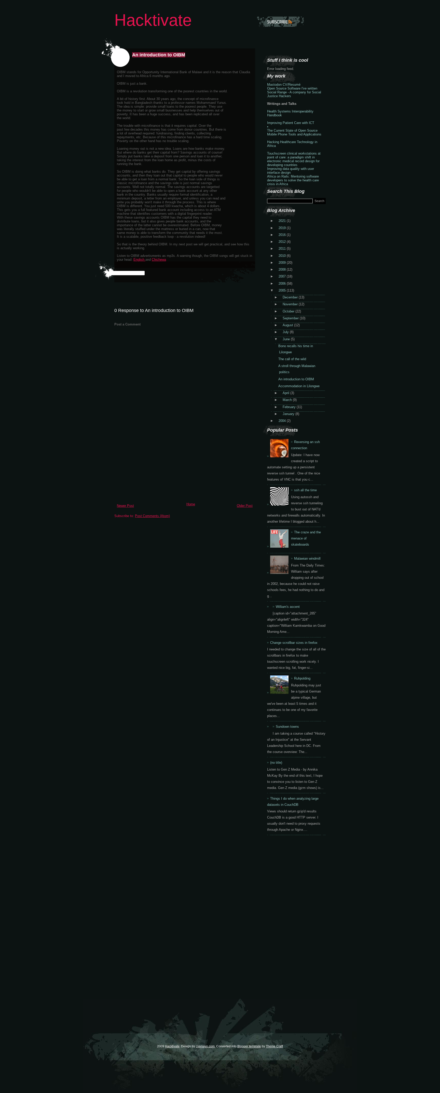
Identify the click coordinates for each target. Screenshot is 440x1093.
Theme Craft (274, 1046)
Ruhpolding (302, 678)
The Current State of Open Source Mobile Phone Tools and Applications (294, 132)
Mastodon (274, 84)
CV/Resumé (291, 84)
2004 (283, 421)
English (139, 259)
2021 (283, 221)
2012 (283, 242)
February (290, 407)
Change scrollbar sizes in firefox (294, 643)
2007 (283, 276)
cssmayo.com (205, 1046)
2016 (283, 235)
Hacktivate (153, 20)
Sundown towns (287, 726)
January (289, 414)
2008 (283, 269)
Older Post (245, 506)
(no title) (276, 762)
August (288, 325)
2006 (283, 283)
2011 (283, 248)
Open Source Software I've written (292, 88)
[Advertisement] (152, 464)
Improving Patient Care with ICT (290, 123)
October (289, 311)
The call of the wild (292, 359)
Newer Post (125, 506)
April (286, 393)
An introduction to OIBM (158, 54)
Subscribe (280, 22)
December (291, 297)
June (287, 339)
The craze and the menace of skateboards (306, 538)
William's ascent (288, 607)
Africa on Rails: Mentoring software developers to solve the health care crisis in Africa (293, 180)
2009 (283, 263)
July (286, 332)
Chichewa (159, 259)
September (291, 318)
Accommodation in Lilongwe (299, 386)
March (288, 400)
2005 (283, 290)
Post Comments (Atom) (152, 516)
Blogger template (249, 1046)
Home (190, 504)
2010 (283, 256)
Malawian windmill (307, 558)
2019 (283, 228)
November (291, 304)
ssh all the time (305, 490)
